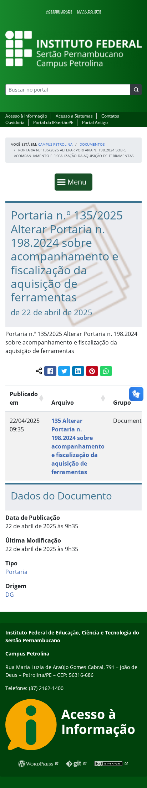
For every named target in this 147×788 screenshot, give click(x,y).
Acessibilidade (59, 11)
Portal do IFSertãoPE (53, 122)
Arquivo (62, 402)
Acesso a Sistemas (74, 116)
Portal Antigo (95, 122)
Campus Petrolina (55, 144)
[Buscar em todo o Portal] (136, 89)
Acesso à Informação (26, 116)
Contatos (110, 116)
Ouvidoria (15, 122)
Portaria (16, 572)
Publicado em (24, 398)
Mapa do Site (89, 11)
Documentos (92, 144)
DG (9, 594)
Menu (78, 182)
